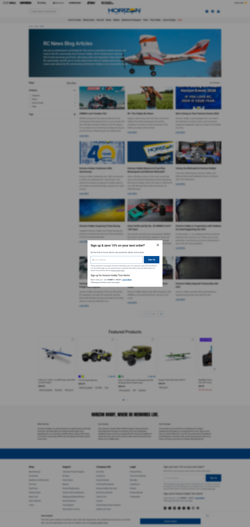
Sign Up (151, 259)
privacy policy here (117, 270)
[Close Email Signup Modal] (157, 245)
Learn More (127, 280)
